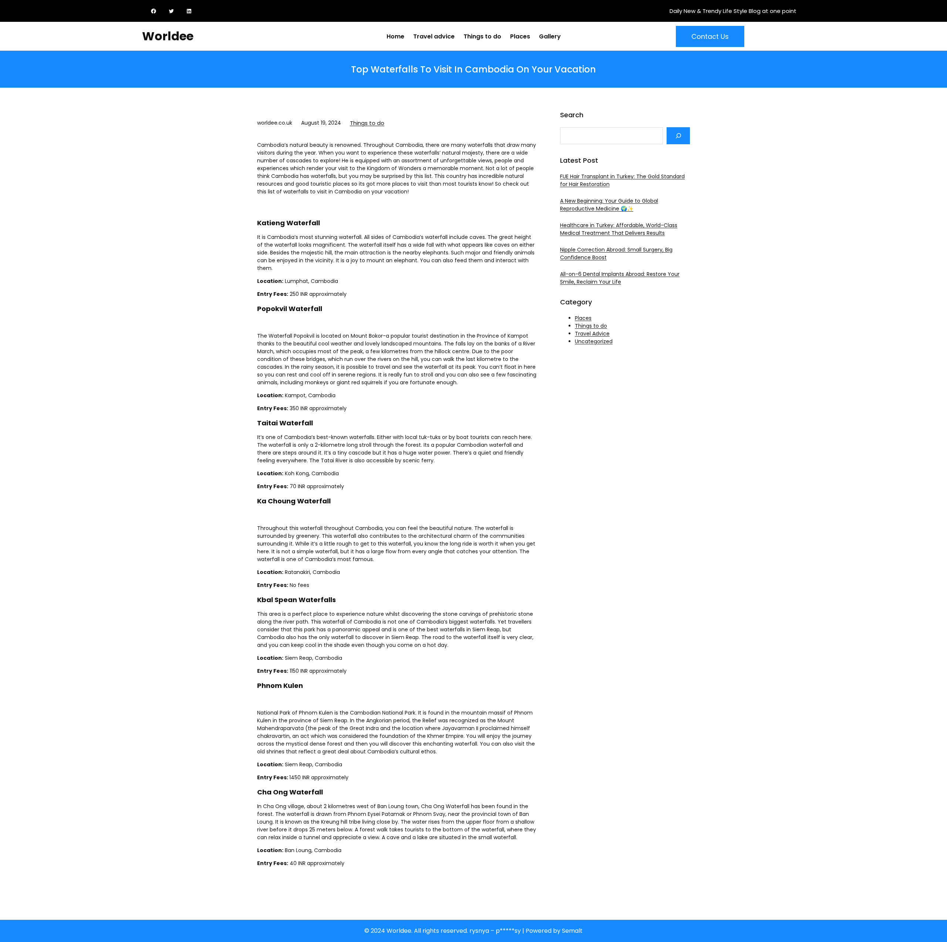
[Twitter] (172, 11)
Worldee (167, 36)
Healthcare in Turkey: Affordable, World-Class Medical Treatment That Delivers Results (618, 229)
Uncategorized (594, 341)
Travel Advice (592, 333)
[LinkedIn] (190, 11)
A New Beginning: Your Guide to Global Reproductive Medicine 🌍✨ (609, 204)
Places (583, 318)
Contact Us (710, 36)
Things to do (367, 123)
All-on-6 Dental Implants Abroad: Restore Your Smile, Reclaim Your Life (620, 278)
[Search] (678, 135)
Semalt (572, 930)
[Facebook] (155, 11)
